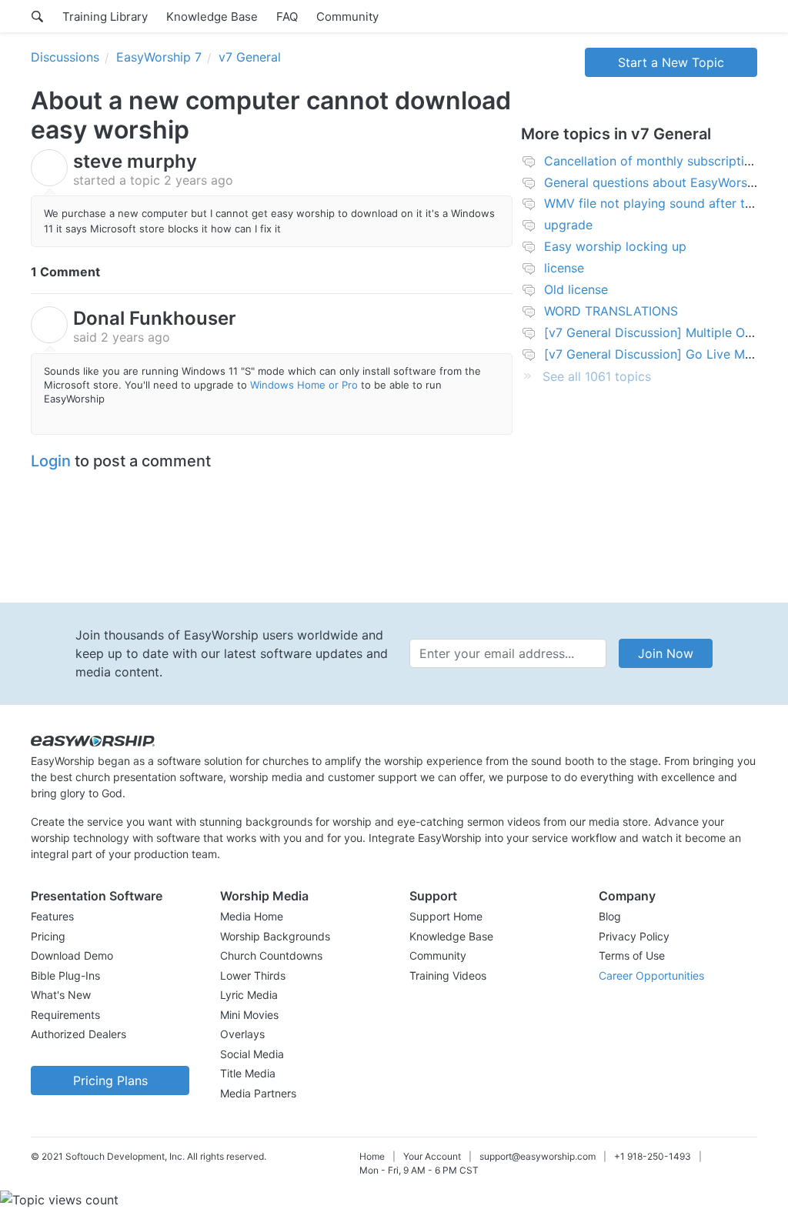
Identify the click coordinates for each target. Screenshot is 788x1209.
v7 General (250, 57)
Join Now (665, 653)
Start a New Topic (671, 62)
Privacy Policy (634, 936)
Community (347, 16)
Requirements (65, 1014)
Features (52, 916)
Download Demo (72, 955)
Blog (610, 916)
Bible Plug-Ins (65, 975)
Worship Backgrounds (275, 936)
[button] (110, 896)
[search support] (37, 16)
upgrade (568, 224)
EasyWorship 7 (159, 57)
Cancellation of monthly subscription (651, 161)
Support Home (445, 916)
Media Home (251, 916)
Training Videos (447, 975)
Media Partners (258, 1093)
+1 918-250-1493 (652, 1156)
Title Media (247, 1073)
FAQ (287, 16)
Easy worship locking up (615, 246)
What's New (61, 994)
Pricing (48, 936)
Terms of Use (632, 955)
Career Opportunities (651, 975)
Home (372, 1156)
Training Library (105, 16)
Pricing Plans (110, 1080)
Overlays (242, 1033)
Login (51, 461)
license (564, 268)
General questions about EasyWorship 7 (660, 182)
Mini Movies (249, 1014)
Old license (576, 289)
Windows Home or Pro (304, 385)
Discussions (65, 57)
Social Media (252, 1053)
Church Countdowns (271, 955)
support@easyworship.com (537, 1156)
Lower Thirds (252, 975)
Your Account (432, 1156)
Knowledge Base (212, 16)
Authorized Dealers (78, 1033)
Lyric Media (249, 994)
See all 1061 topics (597, 376)
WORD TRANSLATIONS (611, 311)
